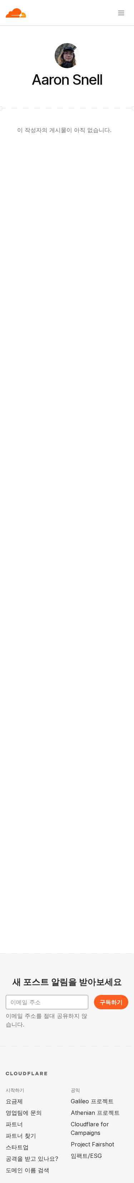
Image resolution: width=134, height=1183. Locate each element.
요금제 (14, 1101)
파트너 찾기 (21, 1135)
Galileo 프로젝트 (92, 1101)
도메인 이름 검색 (27, 1170)
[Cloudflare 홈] (16, 13)
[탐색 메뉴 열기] (121, 13)
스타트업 (17, 1147)
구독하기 (111, 1002)
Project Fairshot (92, 1144)
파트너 (14, 1124)
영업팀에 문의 (24, 1112)
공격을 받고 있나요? (32, 1158)
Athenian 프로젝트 (95, 1112)
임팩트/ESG (86, 1155)
